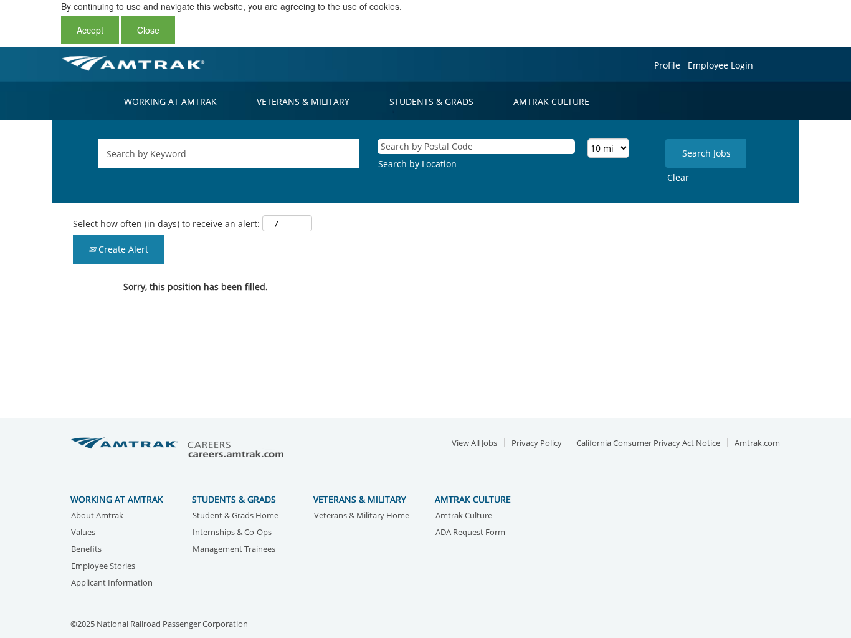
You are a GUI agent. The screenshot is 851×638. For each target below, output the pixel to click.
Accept (90, 30)
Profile (667, 65)
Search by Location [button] (417, 164)
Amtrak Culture (463, 516)
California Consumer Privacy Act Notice (648, 443)
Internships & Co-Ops (232, 533)
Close (148, 30)
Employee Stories (103, 566)
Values (83, 533)
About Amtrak (97, 516)
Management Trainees (234, 549)
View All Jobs (474, 443)
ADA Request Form (470, 533)
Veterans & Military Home (361, 516)
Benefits (86, 549)
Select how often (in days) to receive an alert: (166, 224)
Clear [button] (678, 177)
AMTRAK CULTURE (551, 101)
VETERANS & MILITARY (303, 101)
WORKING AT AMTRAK (170, 101)
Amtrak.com (757, 443)
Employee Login (720, 65)
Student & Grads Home (235, 516)
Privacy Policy (536, 443)
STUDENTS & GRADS (431, 101)
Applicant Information (112, 583)
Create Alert (122, 249)
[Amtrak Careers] (179, 448)
